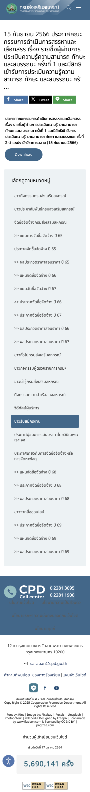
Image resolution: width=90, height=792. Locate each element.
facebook (45, 687)
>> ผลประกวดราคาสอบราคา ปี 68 (41, 499)
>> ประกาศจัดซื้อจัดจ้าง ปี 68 (38, 485)
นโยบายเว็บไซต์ (21, 603)
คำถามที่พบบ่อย (17, 675)
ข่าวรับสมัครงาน (27, 421)
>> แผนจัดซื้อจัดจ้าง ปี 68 (35, 472)
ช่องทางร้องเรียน (46, 675)
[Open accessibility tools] (8, 761)
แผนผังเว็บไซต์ (74, 675)
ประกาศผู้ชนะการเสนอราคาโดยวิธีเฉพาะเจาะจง (46, 437)
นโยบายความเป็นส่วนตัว (61, 603)
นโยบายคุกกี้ (45, 629)
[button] (79, 7)
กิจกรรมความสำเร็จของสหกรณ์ (40, 395)
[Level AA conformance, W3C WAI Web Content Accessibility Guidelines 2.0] (57, 785)
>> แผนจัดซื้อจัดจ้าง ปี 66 (35, 276)
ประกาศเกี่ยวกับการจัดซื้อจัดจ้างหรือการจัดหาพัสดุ (43, 456)
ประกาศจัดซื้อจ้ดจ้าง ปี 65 (35, 249)
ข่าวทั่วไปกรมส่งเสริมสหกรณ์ (37, 355)
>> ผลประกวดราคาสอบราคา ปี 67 (41, 342)
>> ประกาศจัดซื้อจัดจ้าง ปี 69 (38, 525)
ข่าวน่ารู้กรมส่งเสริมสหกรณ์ (36, 382)
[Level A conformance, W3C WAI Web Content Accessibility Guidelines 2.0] (34, 785)
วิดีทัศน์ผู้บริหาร (26, 408)
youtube (56, 687)
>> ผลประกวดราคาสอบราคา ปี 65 (41, 262)
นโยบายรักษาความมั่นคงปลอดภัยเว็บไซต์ (45, 616)
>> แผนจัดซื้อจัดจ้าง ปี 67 (35, 289)
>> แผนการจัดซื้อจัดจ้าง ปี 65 (38, 236)
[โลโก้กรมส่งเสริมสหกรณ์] (32, 7)
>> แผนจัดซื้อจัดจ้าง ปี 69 (35, 539)
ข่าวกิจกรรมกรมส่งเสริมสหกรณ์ (40, 196)
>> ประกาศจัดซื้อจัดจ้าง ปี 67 (38, 315)
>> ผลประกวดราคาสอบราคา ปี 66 (41, 329)
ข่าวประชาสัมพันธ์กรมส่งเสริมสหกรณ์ (44, 209)
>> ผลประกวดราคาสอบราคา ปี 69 (41, 552)
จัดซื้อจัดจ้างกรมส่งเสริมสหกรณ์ (40, 222)
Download (23, 154)
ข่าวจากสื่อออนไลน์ (29, 512)
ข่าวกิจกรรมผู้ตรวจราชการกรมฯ (40, 368)
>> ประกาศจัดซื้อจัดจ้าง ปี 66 (38, 302)
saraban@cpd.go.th (48, 664)
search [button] (70, 7)
